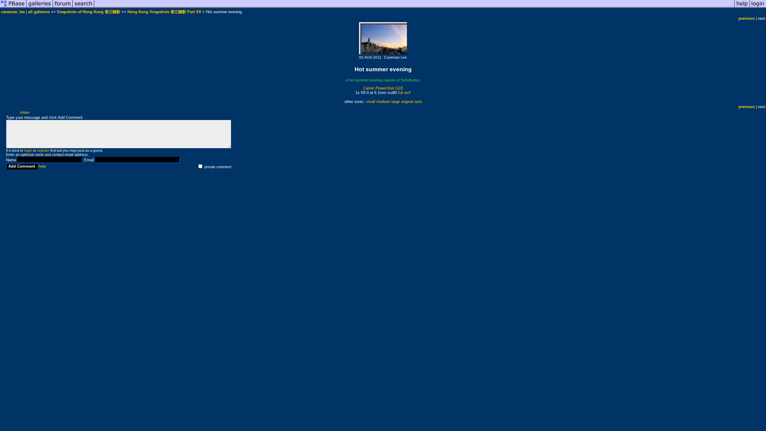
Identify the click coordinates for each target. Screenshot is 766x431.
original (407, 101)
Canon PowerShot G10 (383, 88)
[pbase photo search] (83, 7)
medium (383, 101)
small (370, 101)
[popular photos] (414, 7)
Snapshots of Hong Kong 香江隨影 (88, 12)
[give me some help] (742, 7)
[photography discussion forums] (63, 7)
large (395, 101)
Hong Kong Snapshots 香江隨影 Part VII (164, 12)
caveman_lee (13, 12)
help (42, 166)
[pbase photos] (13, 7)
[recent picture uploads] (40, 7)
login (28, 150)
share (24, 112)
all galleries (39, 12)
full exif (404, 92)
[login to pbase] (758, 7)
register (43, 150)
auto (418, 101)
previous (746, 18)
